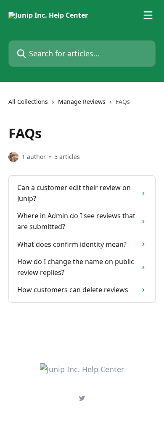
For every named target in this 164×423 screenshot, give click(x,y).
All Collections (28, 102)
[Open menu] (148, 15)
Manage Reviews (82, 102)
